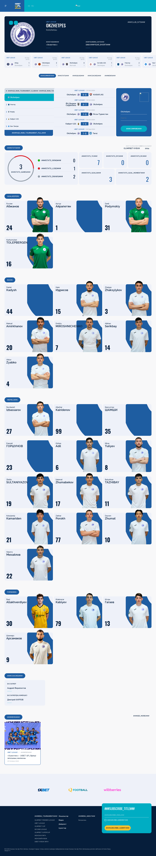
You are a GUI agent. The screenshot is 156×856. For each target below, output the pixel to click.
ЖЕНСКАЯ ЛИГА (40, 835)
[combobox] (134, 111)
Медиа (61, 820)
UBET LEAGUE (51, 22)
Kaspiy (12, 112)
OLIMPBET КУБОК (132, 148)
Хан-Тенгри (14, 126)
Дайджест (62, 824)
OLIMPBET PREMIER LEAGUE (45, 820)
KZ (29, 6)
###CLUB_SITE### (136, 22)
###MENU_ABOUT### (86, 816)
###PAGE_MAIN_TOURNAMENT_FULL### (29, 133)
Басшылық (82, 820)
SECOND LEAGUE (41, 829)
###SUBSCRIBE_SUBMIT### (117, 828)
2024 (147, 148)
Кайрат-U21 (14, 119)
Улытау (13, 104)
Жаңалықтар (63, 816)
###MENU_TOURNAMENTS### (46, 816)
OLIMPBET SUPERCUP (42, 832)
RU (32, 6)
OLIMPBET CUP (40, 826)
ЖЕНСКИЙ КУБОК (41, 838)
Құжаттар (62, 828)
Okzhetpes (15, 97)
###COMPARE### (134, 129)
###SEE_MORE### (141, 716)
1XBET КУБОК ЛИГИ (41, 842)
